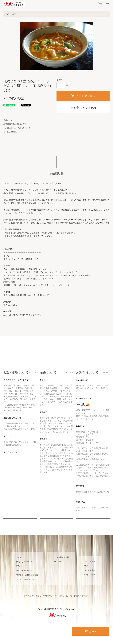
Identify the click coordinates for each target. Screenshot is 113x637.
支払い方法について (24, 570)
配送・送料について (24, 561)
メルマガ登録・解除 (61, 557)
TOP (7, 14)
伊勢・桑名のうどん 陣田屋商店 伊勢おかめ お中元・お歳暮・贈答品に (56, 595)
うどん (13, 14)
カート (92, 631)
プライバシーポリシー (25, 579)
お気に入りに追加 (84, 108)
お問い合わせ (89, 574)
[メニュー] (107, 4)
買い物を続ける (10, 132)
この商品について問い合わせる (16, 128)
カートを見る (89, 570)
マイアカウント (90, 561)
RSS (54, 561)
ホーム (19, 557)
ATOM (60, 561)
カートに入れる (85, 96)
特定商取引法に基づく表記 (15, 124)
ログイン (87, 565)
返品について (9, 120)
